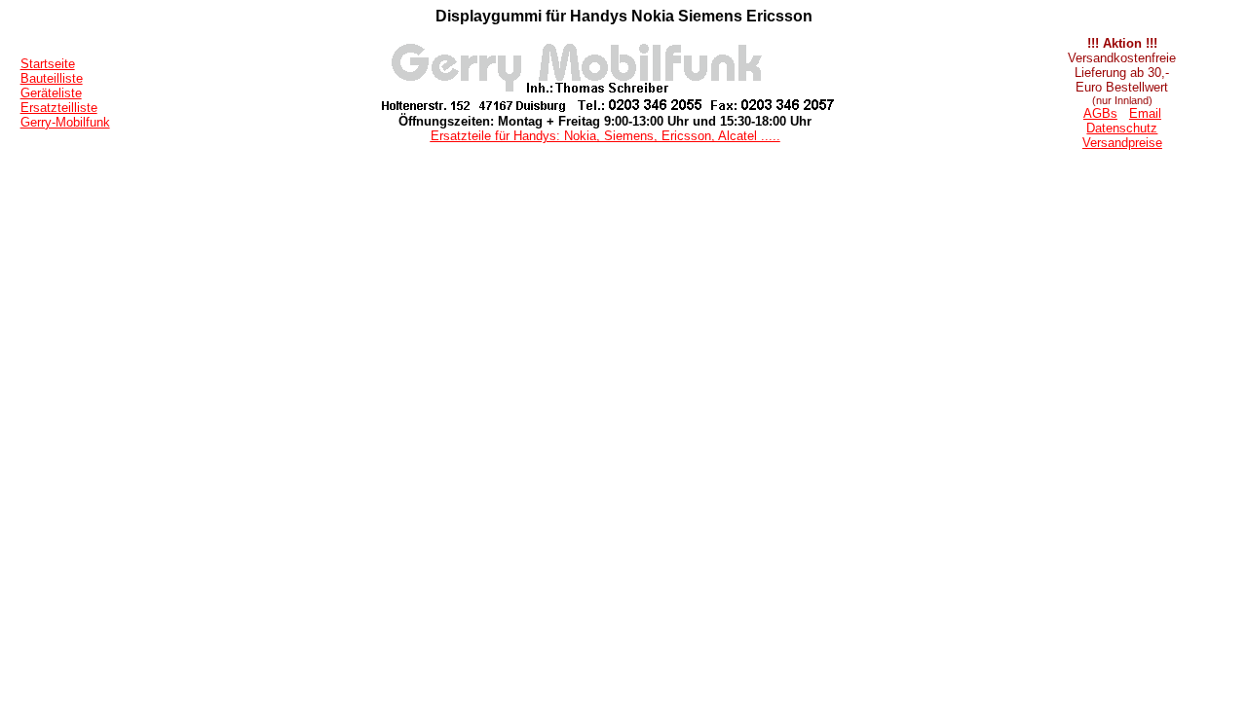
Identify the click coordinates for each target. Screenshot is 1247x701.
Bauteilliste (51, 78)
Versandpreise (1122, 142)
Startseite (47, 63)
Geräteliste (51, 93)
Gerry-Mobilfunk (65, 122)
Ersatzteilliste (58, 107)
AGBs (1100, 113)
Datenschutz (1121, 128)
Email (1145, 113)
